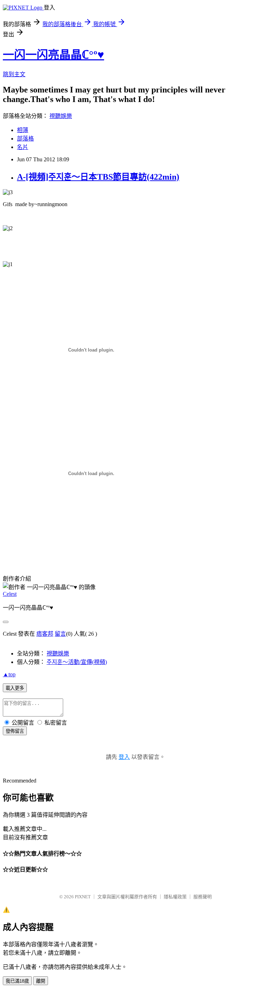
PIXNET (83, 896)
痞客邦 (44, 634)
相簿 (22, 130)
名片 (22, 147)
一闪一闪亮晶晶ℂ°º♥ (53, 54)
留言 (60, 634)
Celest (10, 594)
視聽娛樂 (60, 116)
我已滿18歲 (17, 981)
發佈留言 (15, 731)
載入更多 (15, 688)
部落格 (25, 139)
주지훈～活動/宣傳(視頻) (77, 662)
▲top (9, 674)
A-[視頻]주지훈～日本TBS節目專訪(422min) (98, 176)
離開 (40, 981)
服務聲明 (202, 896)
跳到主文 (14, 74)
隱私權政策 (175, 896)
